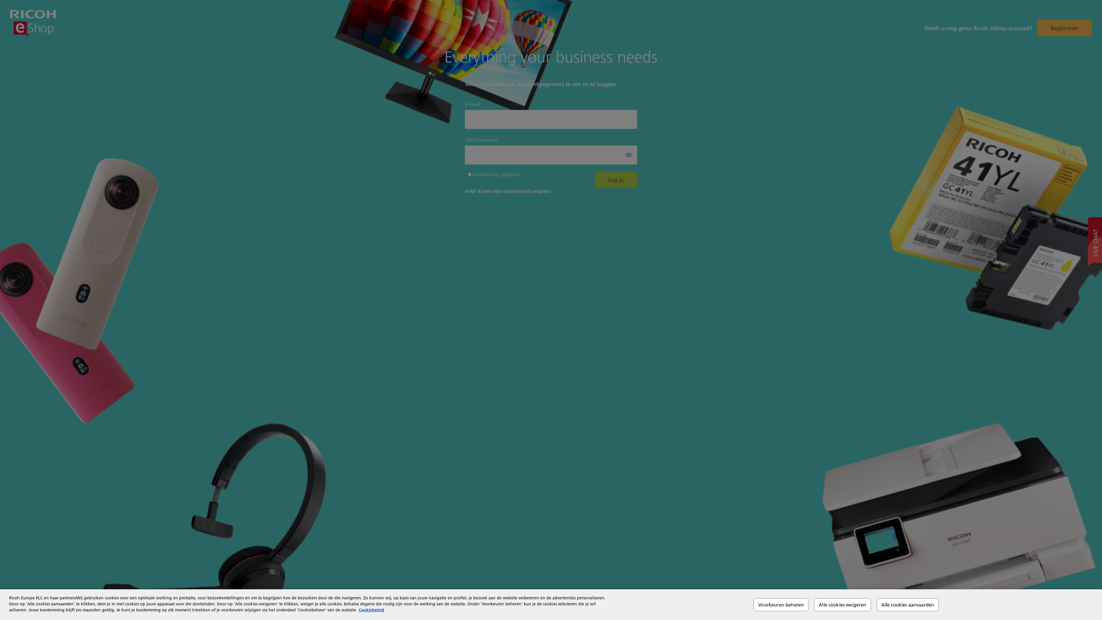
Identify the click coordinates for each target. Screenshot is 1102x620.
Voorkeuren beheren (781, 605)
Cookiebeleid (371, 610)
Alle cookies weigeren (842, 605)
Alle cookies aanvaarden (907, 605)
